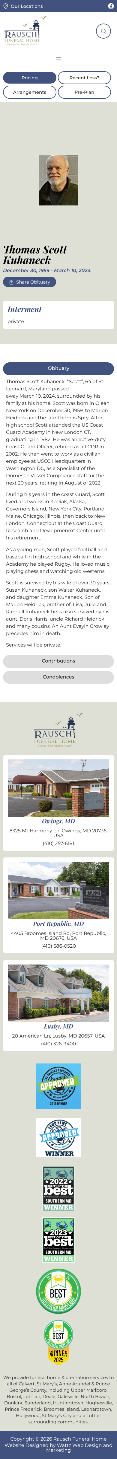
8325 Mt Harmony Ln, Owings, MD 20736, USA (58, 833)
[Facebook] (111, 6)
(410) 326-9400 (58, 1044)
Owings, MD (58, 821)
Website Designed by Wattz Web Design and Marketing (58, 1448)
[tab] (58, 368)
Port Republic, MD (58, 924)
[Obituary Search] (103, 31)
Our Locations (27, 6)
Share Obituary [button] (33, 282)
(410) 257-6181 (58, 844)
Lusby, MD (58, 1026)
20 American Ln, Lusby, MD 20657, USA (58, 1036)
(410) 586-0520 (58, 946)
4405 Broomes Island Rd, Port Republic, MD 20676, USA (58, 936)
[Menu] (59, 59)
